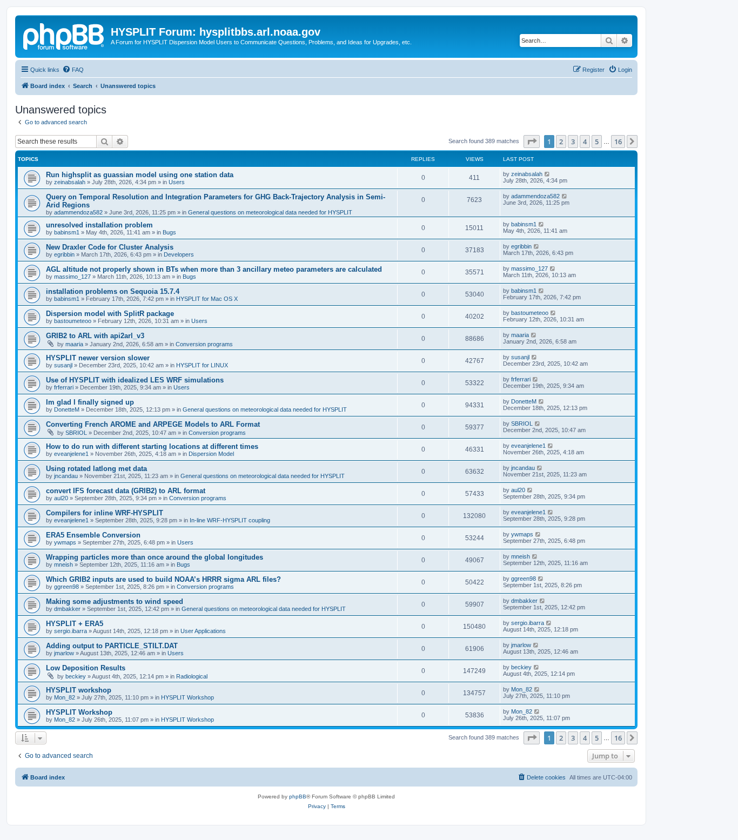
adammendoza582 (78, 212)
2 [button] (561, 141)
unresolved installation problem (99, 225)
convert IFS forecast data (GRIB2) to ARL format (125, 491)
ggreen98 (66, 586)
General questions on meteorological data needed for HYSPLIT (270, 212)
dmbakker (67, 609)
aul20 (61, 498)
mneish (63, 564)
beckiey (75, 676)
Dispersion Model (211, 454)
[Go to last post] (547, 174)
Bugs (169, 232)
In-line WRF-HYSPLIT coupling (230, 520)
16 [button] (618, 141)
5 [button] (597, 141)
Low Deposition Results (85, 668)
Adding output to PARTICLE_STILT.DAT (112, 646)
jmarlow (64, 653)
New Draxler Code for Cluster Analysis (109, 247)
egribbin (64, 254)
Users (177, 182)
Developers (179, 254)
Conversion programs (204, 344)
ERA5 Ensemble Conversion (93, 535)
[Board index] (64, 35)
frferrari (63, 387)
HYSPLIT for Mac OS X (207, 298)
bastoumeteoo (72, 321)
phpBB (297, 796)
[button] (532, 141)
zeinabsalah (69, 182)
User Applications (203, 631)
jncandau (66, 476)
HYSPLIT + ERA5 (74, 624)
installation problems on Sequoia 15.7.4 (112, 291)
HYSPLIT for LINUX (202, 365)
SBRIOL (76, 432)
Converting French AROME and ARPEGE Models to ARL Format (153, 424)
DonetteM (66, 409)
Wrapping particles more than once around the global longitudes (154, 557)
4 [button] (585, 141)
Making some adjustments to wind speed (114, 601)
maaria (74, 344)
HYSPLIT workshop (78, 690)
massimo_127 (72, 276)
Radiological (191, 676)
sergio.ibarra (70, 631)
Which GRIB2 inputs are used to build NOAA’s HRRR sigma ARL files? (163, 579)
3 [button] (573, 141)
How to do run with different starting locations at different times (152, 446)
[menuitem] (73, 69)
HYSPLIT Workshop (187, 697)
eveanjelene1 (71, 454)
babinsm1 (66, 232)
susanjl (63, 365)
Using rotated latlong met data (96, 469)
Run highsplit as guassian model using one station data (139, 175)
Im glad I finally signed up (90, 402)
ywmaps (65, 542)
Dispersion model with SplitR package (110, 314)
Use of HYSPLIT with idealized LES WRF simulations (135, 380)
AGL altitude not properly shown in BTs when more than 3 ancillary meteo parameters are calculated (214, 269)
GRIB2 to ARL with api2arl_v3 (95, 336)
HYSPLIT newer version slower (98, 358)
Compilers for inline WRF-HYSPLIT (104, 513)
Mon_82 (64, 697)
